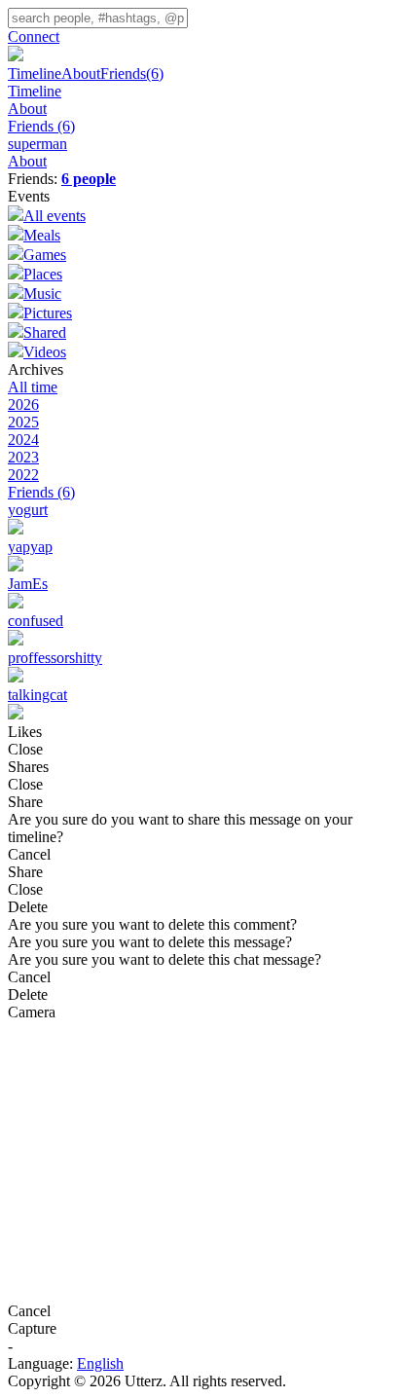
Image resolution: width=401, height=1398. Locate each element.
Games (44, 254)
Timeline (34, 73)
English (100, 1363)
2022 (23, 474)
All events (54, 215)
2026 (23, 404)
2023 (23, 457)
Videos (44, 352)
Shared (44, 332)
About (80, 73)
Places (42, 274)
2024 (23, 439)
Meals (41, 235)
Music (42, 293)
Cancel (29, 854)
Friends (132, 73)
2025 (23, 422)
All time (32, 387)
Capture (32, 1328)
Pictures (47, 313)
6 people (88, 178)
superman (37, 143)
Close (25, 749)
